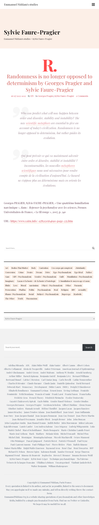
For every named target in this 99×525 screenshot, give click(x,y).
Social (31, 294)
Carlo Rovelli (65, 379)
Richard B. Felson (16, 451)
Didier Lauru (55, 387)
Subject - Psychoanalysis (48, 294)
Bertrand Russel (13, 379)
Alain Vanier (54, 365)
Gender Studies (81, 401)
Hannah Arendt (32, 408)
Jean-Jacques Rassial (24, 415)
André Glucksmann (15, 372)
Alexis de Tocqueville (33, 369)
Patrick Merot (50, 441)
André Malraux (47, 372)
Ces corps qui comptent (62, 268)
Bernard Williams (81, 376)
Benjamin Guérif (47, 376)
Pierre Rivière (58, 444)
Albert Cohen (83, 365)
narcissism (33, 285)
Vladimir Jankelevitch (81, 462)
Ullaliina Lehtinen (45, 462)
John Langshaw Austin (15, 423)
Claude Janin (49, 383)
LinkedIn (84, 500)
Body (33, 268)
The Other (9, 298)
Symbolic (78, 294)
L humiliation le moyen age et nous (74, 281)
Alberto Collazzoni (12, 369)
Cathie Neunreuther (82, 379)
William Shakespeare (58, 466)
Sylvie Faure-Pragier (64, 96)
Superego (66, 294)
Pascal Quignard (34, 441)
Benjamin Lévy (64, 376)
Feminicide (12, 394)
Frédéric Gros (20, 397)
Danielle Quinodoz (65, 383)
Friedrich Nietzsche (54, 397)
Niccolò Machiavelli (63, 437)
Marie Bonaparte (51, 430)
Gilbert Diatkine (69, 405)
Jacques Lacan (65, 408)
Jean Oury (8, 415)
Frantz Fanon (71, 394)
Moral (23, 285)
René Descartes (81, 448)
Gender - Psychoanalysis (45, 276)
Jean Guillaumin (82, 412)
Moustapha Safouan (43, 437)
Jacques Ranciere (81, 408)
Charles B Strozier (16, 383)
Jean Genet (68, 412)
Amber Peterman (52, 369)
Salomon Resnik (48, 451)
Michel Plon (82, 433)
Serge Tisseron (82, 451)
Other (68, 285)
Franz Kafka (85, 394)
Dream (39, 272)
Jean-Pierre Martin (85, 415)
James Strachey (15, 412)
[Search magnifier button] (93, 248)
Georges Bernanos (15, 405)
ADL (28, 365)
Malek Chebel (14, 430)
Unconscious (31, 298)
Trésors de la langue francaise (20, 462)
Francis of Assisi (42, 394)
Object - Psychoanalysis (52, 285)
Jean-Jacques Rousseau (46, 415)
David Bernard (83, 383)
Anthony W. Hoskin (65, 372)
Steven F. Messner (61, 455)
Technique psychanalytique (62, 459)
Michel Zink (14, 437)
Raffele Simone (80, 444)
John (69, 419)
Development (41, 387)
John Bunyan (79, 419)
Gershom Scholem (52, 405)
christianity (80, 268)
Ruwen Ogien (33, 451)
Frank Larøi (57, 394)
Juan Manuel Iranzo (36, 423)
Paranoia (78, 285)
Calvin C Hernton (31, 379)
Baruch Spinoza (30, 376)
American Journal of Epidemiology (78, 369)
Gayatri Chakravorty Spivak (23, 401)
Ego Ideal (79, 272)
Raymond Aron (53, 448)
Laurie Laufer (26, 426)
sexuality (82, 290)
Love (15, 285)
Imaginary (9, 281)
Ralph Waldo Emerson (33, 448)
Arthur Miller (15, 376)
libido (7, 285)
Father (89, 272)
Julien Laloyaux (86, 423)
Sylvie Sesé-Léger (39, 459)
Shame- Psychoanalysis (15, 294)
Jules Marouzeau (69, 423)
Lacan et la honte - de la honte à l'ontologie (36, 281)
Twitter (73, 500)
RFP (91, 448)
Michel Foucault (67, 433)
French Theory (36, 397)
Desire (30, 272)
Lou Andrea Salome (43, 426)
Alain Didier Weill (39, 365)
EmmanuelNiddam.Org (15, 497)
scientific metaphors (38, 123)
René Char (67, 448)
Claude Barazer (34, 383)
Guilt (62, 276)
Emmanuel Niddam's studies (21, 4)
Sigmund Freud (12, 455)
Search (89, 347)
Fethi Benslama (26, 394)
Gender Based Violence (61, 401)
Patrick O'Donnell (67, 441)
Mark (31, 433)
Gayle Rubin (43, 401)
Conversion (10, 272)
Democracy (27, 387)
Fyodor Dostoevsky (75, 397)
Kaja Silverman (11, 426)
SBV (73, 290)
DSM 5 (65, 387)
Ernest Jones (56, 390)
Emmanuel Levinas (39, 390)
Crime (21, 272)
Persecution (10, 290)
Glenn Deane (85, 405)
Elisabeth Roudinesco (19, 390)
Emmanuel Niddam (49, 482)
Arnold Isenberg (84, 372)
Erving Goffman (71, 390)
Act (6, 268)
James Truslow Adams (34, 412)
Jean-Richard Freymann (23, 419)
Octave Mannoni (81, 437)
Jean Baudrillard (54, 412)
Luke (92, 426)
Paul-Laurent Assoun (20, 444)
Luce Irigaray (61, 426)
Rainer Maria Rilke (13, 448)
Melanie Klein (52, 433)
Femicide (85, 390)
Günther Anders (15, 408)
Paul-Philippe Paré (41, 444)
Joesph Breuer (58, 419)
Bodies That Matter (19, 268)
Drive (47, 272)
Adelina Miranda (16, 365)
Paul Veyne (82, 441)
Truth (20, 298)
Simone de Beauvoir (31, 455)
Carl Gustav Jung (49, 379)
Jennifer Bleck (43, 419)
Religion (64, 290)
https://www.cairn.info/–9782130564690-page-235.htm (42, 221)
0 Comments (82, 96)
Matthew (40, 433)
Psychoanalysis (44, 290)
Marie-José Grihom (18, 433)
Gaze (7, 276)
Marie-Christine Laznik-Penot (75, 430)
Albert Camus (68, 365)
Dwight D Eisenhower (80, 387)
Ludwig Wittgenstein (78, 426)
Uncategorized (62, 462)
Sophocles (47, 455)
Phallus (22, 290)
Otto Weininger (17, 441)
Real (56, 290)
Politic (31, 290)
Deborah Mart (13, 387)
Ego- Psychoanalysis (62, 272)
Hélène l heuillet (49, 408)
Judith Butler (54, 423)
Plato (69, 444)
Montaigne (27, 437)
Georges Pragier (45, 96)
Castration (43, 268)
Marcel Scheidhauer (32, 430)
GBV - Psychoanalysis (22, 276)
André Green (32, 372)
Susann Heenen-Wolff (82, 455)
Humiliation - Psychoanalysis (79, 276)
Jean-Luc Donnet (67, 415)
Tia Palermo (82, 459)
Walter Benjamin (39, 466)
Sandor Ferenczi (65, 451)
